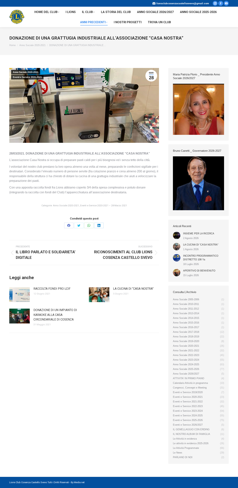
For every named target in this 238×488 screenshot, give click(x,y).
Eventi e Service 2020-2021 (27, 77)
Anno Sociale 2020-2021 (25, 72)
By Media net (78, 482)
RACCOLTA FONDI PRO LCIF (51, 288)
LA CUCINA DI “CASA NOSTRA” (133, 288)
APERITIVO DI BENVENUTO (199, 270)
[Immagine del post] (19, 294)
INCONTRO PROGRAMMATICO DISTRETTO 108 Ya (200, 257)
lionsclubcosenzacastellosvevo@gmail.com (182, 3)
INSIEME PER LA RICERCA (198, 233)
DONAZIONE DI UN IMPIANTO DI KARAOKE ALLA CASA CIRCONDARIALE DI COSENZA (55, 314)
